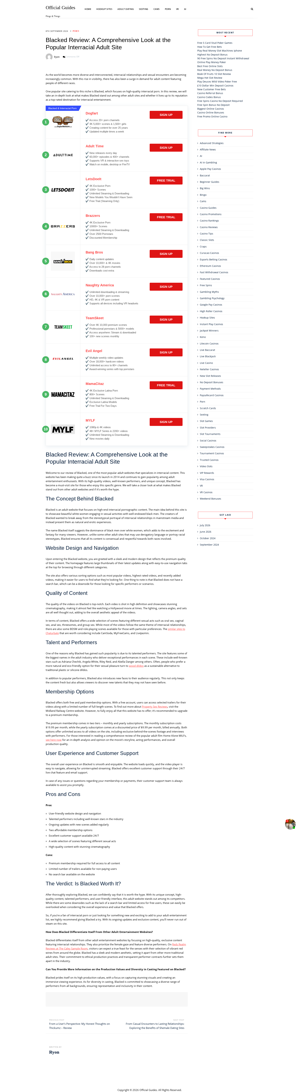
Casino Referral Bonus (210, 93)
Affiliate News (208, 149)
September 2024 (209, 544)
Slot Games (206, 421)
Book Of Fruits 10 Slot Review (214, 74)
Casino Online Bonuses (210, 112)
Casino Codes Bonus (209, 97)
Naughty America (100, 285)
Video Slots (206, 466)
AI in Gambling (208, 162)
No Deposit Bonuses (211, 382)
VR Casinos (206, 492)
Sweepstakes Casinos (212, 447)
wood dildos (136, 665)
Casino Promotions (210, 214)
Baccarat (205, 175)
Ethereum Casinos (210, 266)
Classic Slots (207, 240)
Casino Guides (208, 207)
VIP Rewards (207, 472)
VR (177, 9)
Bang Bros (94, 252)
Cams (156, 9)
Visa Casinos (207, 479)
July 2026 (205, 525)
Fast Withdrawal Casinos (214, 272)
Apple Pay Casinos (210, 169)
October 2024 (207, 538)
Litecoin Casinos (209, 343)
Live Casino (206, 363)
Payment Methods (210, 388)
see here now (54, 739)
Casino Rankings (209, 220)
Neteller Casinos (209, 369)
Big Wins (205, 188)
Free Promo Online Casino (212, 116)
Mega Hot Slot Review (209, 77)
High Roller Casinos (211, 311)
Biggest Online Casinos (210, 108)
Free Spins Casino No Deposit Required (220, 101)
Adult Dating (125, 9)
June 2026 (205, 531)
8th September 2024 (57, 31)
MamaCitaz (95, 384)
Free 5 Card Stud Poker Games (214, 42)
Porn (168, 9)
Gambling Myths (209, 291)
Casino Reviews (209, 227)
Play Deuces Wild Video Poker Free (217, 81)
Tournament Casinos (212, 453)
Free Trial (166, 180)
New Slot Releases (210, 375)
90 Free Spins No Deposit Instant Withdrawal (223, 58)
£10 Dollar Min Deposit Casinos (215, 85)
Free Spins (206, 285)
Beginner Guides (209, 181)
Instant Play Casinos (211, 324)
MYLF (90, 420)
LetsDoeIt (93, 179)
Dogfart (92, 113)
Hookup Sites (104, 9)
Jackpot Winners (209, 330)
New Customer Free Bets (211, 89)
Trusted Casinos (209, 460)
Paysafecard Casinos (212, 395)
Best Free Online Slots (210, 66)
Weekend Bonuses (210, 498)
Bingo (203, 194)
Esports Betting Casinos (213, 259)
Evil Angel (94, 351)
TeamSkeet (95, 318)
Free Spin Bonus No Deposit (213, 105)
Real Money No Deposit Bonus (214, 70)
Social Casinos (208, 440)
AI (185, 9)
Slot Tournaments (210, 434)
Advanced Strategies (212, 143)
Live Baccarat (207, 350)
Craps (203, 246)
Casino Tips (206, 233)
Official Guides (60, 7)
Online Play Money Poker (211, 62)
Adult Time (95, 146)
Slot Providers (208, 427)
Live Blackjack (208, 356)
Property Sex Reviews (154, 706)
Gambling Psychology (212, 298)
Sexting (143, 9)
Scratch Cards (208, 408)
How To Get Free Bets (209, 46)
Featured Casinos (210, 278)
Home (88, 9)
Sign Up (166, 115)
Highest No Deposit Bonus (212, 54)
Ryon (57, 56)
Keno (203, 337)
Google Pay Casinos (211, 304)
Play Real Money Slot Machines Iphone (219, 50)
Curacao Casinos (209, 253)
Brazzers (93, 216)
